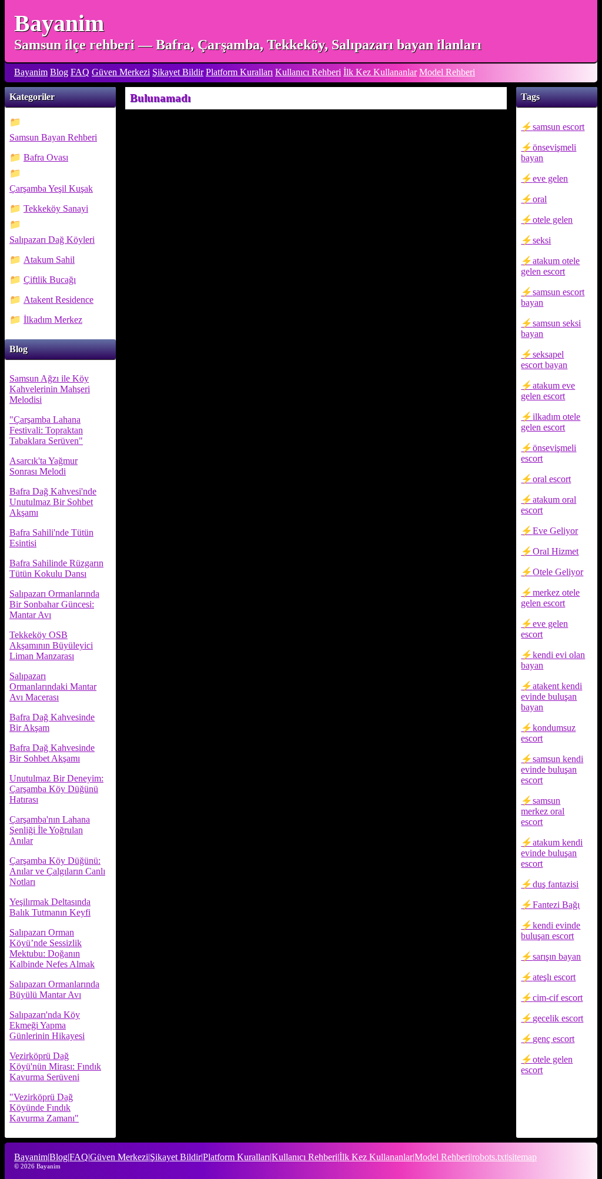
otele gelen (553, 220)
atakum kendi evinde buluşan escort (552, 853)
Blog (59, 72)
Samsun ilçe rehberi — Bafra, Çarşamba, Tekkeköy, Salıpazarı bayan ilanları (247, 44)
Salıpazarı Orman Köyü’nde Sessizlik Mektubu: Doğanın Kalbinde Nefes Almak (52, 948)
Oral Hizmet (555, 551)
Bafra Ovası (46, 157)
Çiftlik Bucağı (50, 280)
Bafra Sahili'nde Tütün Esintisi (51, 537)
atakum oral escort (548, 505)
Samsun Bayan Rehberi (53, 137)
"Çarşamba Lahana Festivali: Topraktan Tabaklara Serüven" (46, 430)
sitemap (523, 1157)
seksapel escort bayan (544, 359)
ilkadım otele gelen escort (550, 422)
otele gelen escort (547, 1064)
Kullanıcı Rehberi (308, 72)
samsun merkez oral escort (542, 811)
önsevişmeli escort (548, 453)
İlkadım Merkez (53, 320)
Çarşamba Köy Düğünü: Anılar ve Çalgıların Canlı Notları (57, 871)
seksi (542, 240)
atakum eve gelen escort (548, 390)
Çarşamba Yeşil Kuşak (51, 188)
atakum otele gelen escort (550, 266)
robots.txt (489, 1157)
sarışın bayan (557, 956)
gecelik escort (558, 1018)
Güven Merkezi (121, 72)
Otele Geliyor (558, 572)
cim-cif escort (558, 998)
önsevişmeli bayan (548, 152)
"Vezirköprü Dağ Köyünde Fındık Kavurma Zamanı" (44, 1107)
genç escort (553, 1039)
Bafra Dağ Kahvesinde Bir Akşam (52, 722)
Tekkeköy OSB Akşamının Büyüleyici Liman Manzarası (51, 645)
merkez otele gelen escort (550, 597)
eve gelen (550, 178)
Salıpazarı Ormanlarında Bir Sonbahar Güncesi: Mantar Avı (54, 604)
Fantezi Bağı (556, 905)
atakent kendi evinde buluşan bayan (551, 696)
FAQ (80, 72)
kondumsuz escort (548, 733)
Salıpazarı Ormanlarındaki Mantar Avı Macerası (52, 686)
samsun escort (558, 127)
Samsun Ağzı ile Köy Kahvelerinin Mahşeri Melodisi (49, 389)
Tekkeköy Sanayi (56, 208)
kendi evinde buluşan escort (550, 930)
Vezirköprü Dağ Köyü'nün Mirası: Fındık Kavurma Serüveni (55, 1066)
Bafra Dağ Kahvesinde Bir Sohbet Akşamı (52, 753)
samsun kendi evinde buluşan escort (552, 769)
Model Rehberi (447, 72)
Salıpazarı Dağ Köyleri (52, 240)
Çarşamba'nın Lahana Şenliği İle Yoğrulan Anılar (49, 830)
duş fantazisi (555, 884)
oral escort (552, 479)
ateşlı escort (554, 977)
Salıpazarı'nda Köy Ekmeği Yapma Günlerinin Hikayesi (47, 1025)
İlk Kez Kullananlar (380, 72)
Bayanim (59, 23)
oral (540, 199)
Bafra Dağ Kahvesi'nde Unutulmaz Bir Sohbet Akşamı (52, 501)
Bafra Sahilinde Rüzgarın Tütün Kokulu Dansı (56, 568)
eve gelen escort (544, 629)
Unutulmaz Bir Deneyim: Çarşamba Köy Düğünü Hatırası (56, 788)
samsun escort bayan (552, 297)
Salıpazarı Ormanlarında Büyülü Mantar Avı (54, 989)
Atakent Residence (58, 300)
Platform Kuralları (239, 72)
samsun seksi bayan (551, 328)
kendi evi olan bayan (553, 660)
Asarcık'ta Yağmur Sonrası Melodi (43, 466)
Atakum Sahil (49, 260)
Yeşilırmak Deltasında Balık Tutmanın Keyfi (50, 907)
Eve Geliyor (555, 531)
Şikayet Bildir (177, 72)
